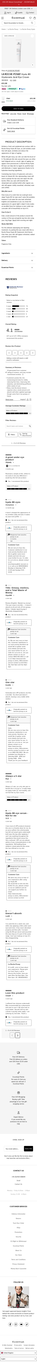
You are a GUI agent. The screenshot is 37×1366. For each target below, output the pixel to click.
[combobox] (18, 23)
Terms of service (19, 1348)
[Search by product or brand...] (32, 23)
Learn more (11, 131)
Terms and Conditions (18, 1259)
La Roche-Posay (13, 70)
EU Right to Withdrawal (18, 1241)
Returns (18, 1218)
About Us (18, 1250)
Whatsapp (30, 114)
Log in (9, 12)
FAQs (18, 1227)
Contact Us (18, 1184)
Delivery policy (30, 1348)
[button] (2, 18)
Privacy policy (18, 1345)
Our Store (18, 1255)
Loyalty (20, 12)
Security (18, 1237)
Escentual (9, 1345)
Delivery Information (18, 1214)
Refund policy (9, 1348)
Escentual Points (18, 1246)
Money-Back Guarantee (18, 1268)
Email (24, 114)
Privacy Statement (18, 1264)
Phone (19, 114)
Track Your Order (18, 1223)
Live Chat (13, 114)
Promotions (18, 1232)
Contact (31, 12)
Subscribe (28, 1148)
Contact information (29, 1345)
